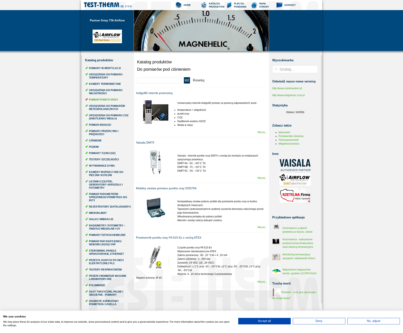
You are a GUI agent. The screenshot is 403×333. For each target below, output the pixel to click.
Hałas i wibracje (101, 219)
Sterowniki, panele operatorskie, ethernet (106, 252)
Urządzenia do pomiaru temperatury (106, 76)
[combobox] (295, 69)
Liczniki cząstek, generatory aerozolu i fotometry (106, 184)
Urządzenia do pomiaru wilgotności (106, 92)
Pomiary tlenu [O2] (102, 153)
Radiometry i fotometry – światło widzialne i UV (107, 227)
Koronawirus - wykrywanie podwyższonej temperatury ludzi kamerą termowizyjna (298, 243)
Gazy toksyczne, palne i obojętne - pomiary (106, 293)
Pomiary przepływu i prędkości (103, 133)
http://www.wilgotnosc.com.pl (288, 95)
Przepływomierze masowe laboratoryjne (107, 277)
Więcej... (262, 132)
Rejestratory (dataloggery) (110, 206)
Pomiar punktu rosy (103, 99)
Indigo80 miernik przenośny (154, 93)
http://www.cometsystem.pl (287, 88)
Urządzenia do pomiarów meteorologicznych (107, 107)
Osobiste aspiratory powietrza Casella (104, 303)
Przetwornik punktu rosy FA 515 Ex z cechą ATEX (168, 237)
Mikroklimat (98, 213)
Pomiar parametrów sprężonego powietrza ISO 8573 (108, 197)
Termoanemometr (289, 139)
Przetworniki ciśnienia (291, 136)
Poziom (94, 146)
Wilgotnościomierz (289, 143)
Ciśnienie (95, 140)
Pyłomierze (97, 285)
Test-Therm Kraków (108, 5)
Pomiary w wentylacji (105, 68)
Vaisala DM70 (145, 142)
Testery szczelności (104, 159)
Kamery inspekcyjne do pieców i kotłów (106, 174)
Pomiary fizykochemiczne (107, 235)
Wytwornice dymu (102, 165)
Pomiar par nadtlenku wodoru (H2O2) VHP (105, 243)
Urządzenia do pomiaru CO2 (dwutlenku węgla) (108, 117)
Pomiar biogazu (100, 124)
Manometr (284, 132)
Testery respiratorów (105, 269)
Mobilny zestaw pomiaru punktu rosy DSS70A (166, 188)
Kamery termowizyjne (105, 83)
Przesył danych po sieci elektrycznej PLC (106, 262)
